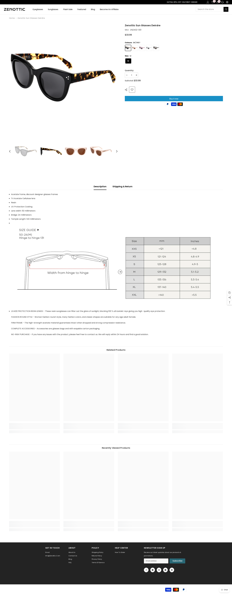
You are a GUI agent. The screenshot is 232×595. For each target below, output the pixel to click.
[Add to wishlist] (132, 90)
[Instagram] (152, 570)
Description (100, 186)
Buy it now (173, 99)
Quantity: (129, 70)
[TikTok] (165, 570)
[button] (10, 151)
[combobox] (210, 9)
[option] (63, 78)
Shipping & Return (122, 186)
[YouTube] (172, 570)
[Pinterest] (159, 570)
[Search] (212, 9)
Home (12, 18)
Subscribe (177, 560)
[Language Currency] (227, 2)
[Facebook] (146, 570)
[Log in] (208, 2)
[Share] (127, 90)
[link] (2, 2)
